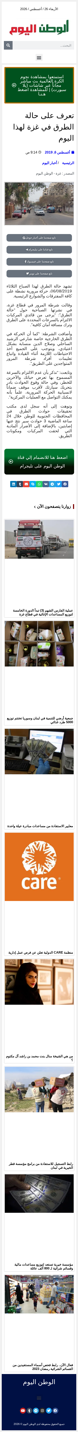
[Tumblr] (29, 1411)
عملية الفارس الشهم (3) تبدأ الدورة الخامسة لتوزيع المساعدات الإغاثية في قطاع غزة (43, 612)
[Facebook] (55, 1411)
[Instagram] (42, 1411)
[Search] (8, 45)
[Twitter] (49, 1411)
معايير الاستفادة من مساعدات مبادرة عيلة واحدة (40, 826)
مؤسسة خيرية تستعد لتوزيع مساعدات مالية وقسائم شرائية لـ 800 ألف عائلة (44, 1266)
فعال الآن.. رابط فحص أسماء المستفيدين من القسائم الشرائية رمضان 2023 (43, 1367)
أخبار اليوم (49, 163)
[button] (39, 57)
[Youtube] (23, 1411)
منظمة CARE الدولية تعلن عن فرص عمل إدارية (40, 952)
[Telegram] (36, 1411)
